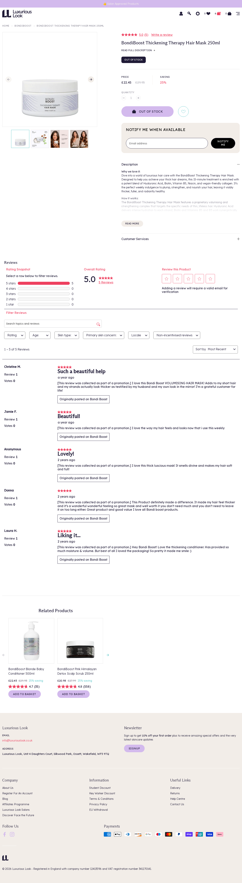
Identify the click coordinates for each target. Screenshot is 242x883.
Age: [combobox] (36, 335)
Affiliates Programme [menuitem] (15, 804)
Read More (132, 223)
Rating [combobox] (12, 335)
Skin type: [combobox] (64, 335)
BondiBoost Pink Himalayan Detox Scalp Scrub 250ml (77, 671)
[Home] (5, 858)
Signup (134, 748)
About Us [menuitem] (7, 788)
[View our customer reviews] (198, 13)
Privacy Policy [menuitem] (98, 804)
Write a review (162, 35)
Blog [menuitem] (5, 799)
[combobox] (219, 349)
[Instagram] (12, 834)
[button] (166, 278)
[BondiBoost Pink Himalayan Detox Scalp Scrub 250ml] (80, 641)
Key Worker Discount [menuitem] (102, 793)
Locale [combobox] (136, 335)
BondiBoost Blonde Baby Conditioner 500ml (26, 671)
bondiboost (23, 25)
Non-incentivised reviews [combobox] (174, 335)
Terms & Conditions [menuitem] (101, 799)
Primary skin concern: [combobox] (101, 335)
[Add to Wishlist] (183, 111)
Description (129, 164)
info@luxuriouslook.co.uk (17, 740)
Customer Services (135, 239)
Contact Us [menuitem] (177, 804)
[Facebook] (4, 834)
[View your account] (181, 13)
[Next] (91, 79)
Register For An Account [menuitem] (17, 793)
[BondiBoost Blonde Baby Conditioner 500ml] (31, 641)
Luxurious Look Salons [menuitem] (16, 809)
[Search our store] (189, 13)
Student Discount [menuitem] (100, 788)
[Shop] (238, 13)
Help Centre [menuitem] (177, 799)
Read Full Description (136, 50)
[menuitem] (4, 834)
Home (5, 25)
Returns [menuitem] (175, 793)
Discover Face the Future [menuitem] (18, 815)
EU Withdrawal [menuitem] (98, 809)
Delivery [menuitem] (175, 788)
